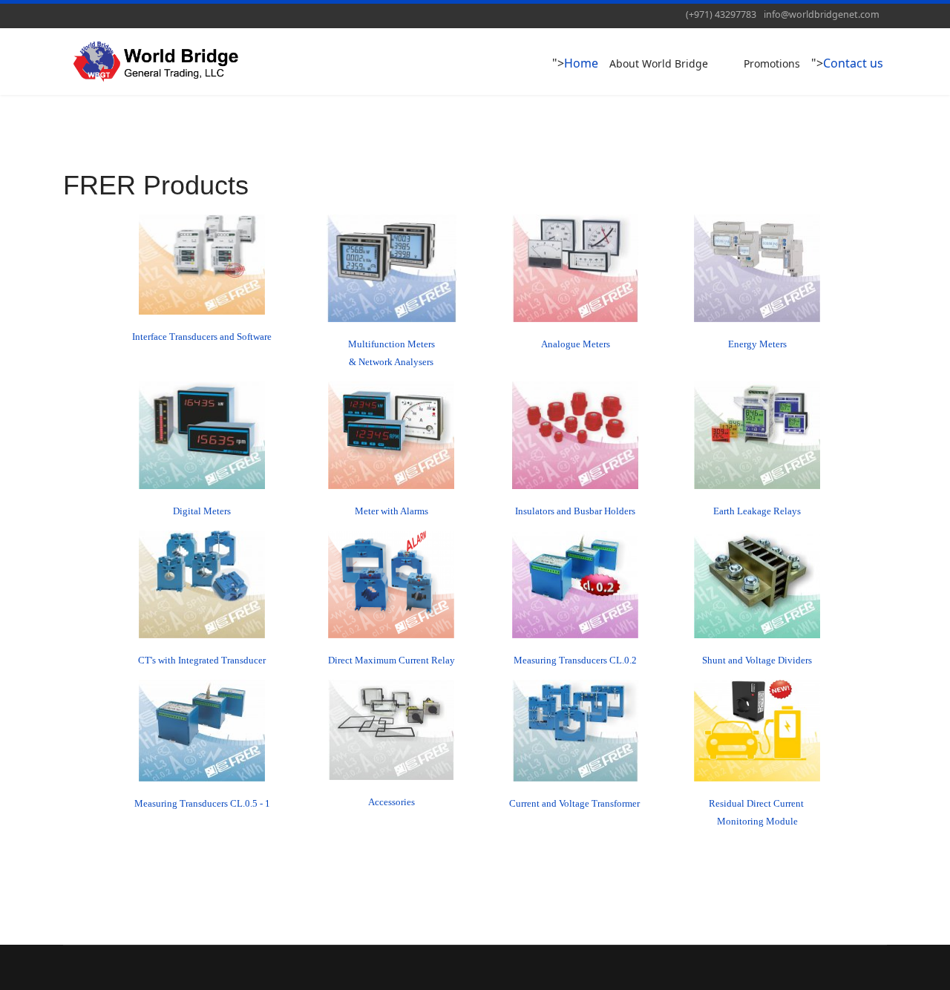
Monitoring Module (757, 821)
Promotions (772, 63)
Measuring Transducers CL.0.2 (575, 660)
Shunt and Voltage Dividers (757, 660)
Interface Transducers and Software (202, 336)
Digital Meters (202, 511)
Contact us (853, 63)
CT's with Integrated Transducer (202, 660)
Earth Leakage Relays (757, 511)
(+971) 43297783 (721, 14)
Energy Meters (757, 344)
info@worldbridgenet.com (821, 14)
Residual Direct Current (757, 803)
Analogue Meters (575, 344)
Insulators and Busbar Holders (575, 511)
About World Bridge (658, 63)
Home (581, 63)
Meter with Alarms (391, 511)
